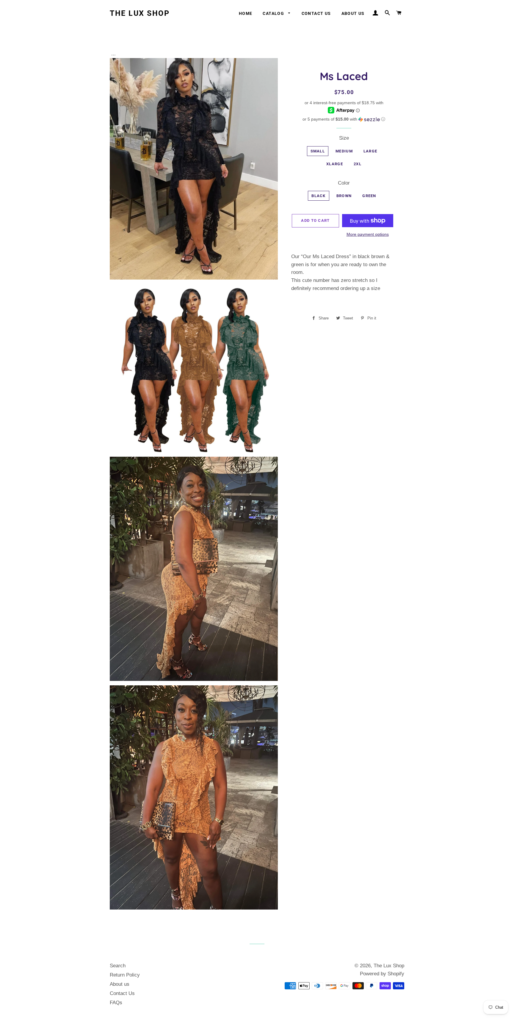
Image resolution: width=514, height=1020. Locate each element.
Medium (344, 151)
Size (344, 138)
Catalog (274, 13)
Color (344, 183)
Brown (344, 196)
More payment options (368, 234)
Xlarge (334, 164)
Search (118, 965)
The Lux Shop (140, 13)
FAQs (116, 1002)
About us (119, 984)
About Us (353, 13)
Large (370, 151)
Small (318, 151)
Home (246, 13)
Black (318, 196)
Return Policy (125, 975)
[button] (344, 119)
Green (369, 196)
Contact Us (316, 13)
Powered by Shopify (382, 974)
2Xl (357, 164)
